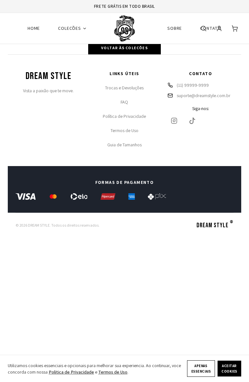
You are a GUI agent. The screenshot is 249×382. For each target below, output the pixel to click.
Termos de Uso (124, 130)
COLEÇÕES (69, 28)
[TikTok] (192, 120)
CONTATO (210, 28)
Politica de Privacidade (71, 372)
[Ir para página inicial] (124, 28)
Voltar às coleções (124, 47)
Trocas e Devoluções (124, 88)
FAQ (124, 102)
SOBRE (174, 28)
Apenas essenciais (201, 369)
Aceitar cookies (229, 369)
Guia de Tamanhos (124, 145)
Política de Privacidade (124, 116)
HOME (34, 28)
